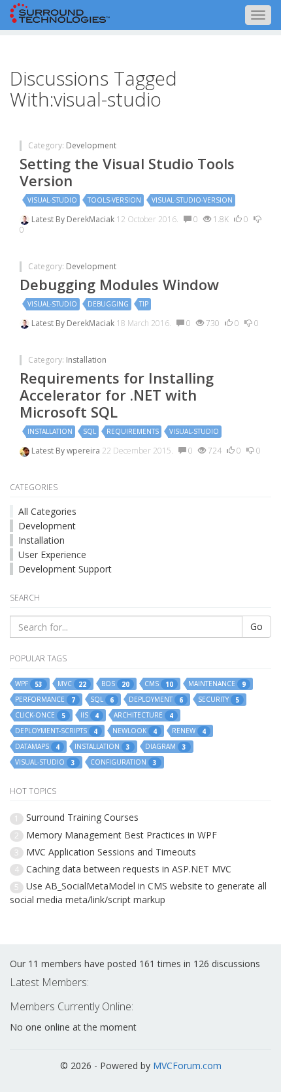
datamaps (37, 747)
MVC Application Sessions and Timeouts (111, 852)
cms (158, 684)
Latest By (49, 219)
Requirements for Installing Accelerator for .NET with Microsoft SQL (117, 395)
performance (45, 699)
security (218, 699)
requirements (133, 431)
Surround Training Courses (82, 817)
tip (143, 303)
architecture (143, 715)
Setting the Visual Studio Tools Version (127, 172)
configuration (123, 762)
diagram (165, 747)
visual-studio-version (192, 200)
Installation (86, 359)
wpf (28, 684)
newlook (134, 731)
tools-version (114, 200)
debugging (108, 303)
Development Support (65, 569)
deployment (156, 699)
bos (115, 684)
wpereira (84, 450)
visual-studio (52, 200)
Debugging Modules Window (119, 284)
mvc (72, 684)
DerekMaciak (91, 219)
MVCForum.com (187, 1065)
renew (189, 731)
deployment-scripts (56, 731)
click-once (40, 715)
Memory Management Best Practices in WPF (121, 835)
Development (91, 145)
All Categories (47, 511)
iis (89, 715)
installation (50, 431)
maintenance (217, 684)
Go (256, 626)
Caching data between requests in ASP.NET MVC (128, 869)
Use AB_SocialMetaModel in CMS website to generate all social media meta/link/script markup (138, 892)
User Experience (52, 554)
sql (89, 431)
